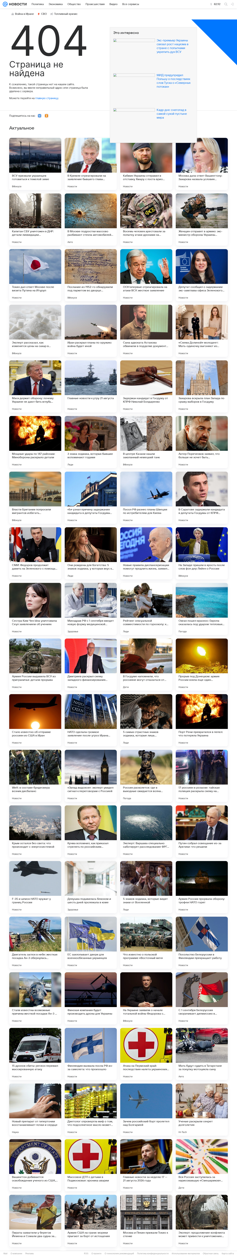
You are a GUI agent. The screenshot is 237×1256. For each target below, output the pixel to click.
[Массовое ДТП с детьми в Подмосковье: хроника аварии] (91, 1165)
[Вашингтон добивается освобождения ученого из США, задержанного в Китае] (35, 1165)
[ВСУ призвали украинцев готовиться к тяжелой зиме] (35, 164)
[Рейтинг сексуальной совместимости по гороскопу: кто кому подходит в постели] (146, 609)
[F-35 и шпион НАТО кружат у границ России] (35, 887)
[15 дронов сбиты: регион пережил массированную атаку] (35, 1054)
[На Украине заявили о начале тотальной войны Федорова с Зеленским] (146, 998)
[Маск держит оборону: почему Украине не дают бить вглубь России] (35, 386)
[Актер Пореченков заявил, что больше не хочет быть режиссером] (202, 442)
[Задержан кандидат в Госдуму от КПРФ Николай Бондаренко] (146, 386)
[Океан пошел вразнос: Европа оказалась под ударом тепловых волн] (202, 609)
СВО (44, 14)
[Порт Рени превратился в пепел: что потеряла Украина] (202, 720)
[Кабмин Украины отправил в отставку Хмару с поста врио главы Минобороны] (146, 164)
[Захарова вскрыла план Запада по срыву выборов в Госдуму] (202, 386)
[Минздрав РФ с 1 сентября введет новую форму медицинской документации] (91, 609)
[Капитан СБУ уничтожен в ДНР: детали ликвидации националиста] (35, 219)
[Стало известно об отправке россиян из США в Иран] (35, 720)
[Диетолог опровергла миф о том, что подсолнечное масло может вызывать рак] (91, 1110)
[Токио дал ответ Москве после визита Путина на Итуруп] (35, 275)
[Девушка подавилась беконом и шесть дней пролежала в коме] (91, 887)
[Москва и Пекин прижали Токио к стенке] (146, 1221)
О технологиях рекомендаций (119, 1253)
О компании (16, 1253)
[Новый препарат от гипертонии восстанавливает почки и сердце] (35, 1110)
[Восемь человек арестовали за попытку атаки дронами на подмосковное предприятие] (146, 219)
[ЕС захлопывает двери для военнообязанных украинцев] (91, 943)
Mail (5, 1253)
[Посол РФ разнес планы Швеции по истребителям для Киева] (146, 498)
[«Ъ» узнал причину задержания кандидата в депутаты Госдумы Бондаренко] (91, 498)
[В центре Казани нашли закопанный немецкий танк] (146, 442)
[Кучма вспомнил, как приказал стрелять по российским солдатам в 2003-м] (91, 831)
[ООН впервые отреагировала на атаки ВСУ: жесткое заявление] (146, 275)
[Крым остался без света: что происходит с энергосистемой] (35, 831)
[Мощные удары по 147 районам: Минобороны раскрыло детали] (35, 442)
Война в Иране (24, 14)
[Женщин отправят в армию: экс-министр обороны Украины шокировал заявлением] (202, 219)
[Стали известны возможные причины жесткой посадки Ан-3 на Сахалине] (35, 998)
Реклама (29, 1253)
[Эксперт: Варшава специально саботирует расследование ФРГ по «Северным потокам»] (146, 831)
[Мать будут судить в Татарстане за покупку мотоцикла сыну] (202, 1054)
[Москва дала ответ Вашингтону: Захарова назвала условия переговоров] (202, 164)
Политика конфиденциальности (153, 1253)
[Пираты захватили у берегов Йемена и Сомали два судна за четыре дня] (35, 1221)
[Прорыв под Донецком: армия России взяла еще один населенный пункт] (202, 665)
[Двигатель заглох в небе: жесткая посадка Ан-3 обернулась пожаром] (35, 943)
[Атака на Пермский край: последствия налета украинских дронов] (146, 1054)
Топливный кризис (66, 14)
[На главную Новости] (17, 4)
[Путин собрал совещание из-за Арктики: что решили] (202, 831)
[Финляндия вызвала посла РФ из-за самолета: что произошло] (91, 1054)
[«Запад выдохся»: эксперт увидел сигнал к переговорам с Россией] (91, 776)
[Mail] (5, 4)
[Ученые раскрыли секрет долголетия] (202, 1110)
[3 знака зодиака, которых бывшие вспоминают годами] (91, 442)
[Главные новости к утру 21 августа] (91, 386)
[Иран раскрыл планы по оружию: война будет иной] (91, 331)
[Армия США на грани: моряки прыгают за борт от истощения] (91, 1221)
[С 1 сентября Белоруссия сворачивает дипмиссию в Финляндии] (202, 998)
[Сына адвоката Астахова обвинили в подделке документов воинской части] (146, 331)
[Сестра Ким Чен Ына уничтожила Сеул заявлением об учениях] (35, 609)
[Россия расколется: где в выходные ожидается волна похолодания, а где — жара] (146, 776)
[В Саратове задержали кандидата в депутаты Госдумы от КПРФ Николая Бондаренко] (202, 498)
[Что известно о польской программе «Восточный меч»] (146, 943)
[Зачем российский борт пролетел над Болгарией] (146, 1110)
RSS (86, 1253)
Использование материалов (186, 1253)
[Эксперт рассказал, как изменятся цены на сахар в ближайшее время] (35, 331)
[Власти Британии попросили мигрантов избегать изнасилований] (35, 498)
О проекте (96, 1253)
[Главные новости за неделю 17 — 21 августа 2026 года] (146, 1165)
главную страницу (46, 98)
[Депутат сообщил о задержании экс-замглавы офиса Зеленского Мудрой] (202, 275)
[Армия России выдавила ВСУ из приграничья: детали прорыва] (35, 665)
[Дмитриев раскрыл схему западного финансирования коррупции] (91, 665)
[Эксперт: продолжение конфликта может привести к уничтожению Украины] (202, 1221)
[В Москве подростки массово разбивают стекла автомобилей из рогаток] (91, 219)
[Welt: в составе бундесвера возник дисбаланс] (35, 776)
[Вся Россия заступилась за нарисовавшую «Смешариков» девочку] (202, 1165)
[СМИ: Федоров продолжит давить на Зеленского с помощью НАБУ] (35, 553)
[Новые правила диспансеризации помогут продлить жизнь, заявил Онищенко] (146, 553)
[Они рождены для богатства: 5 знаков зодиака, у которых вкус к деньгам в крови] (91, 553)
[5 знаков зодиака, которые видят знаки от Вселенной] (146, 887)
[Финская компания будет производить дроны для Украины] (91, 998)
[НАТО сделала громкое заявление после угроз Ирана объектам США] (91, 720)
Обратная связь (211, 1253)
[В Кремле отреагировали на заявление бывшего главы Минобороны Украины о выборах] (91, 164)
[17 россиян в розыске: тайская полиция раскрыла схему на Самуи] (202, 776)
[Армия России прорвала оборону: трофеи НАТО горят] (202, 887)
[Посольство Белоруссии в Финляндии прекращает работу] (202, 943)
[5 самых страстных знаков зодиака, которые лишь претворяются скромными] (146, 720)
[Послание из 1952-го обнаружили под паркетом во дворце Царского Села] (91, 275)
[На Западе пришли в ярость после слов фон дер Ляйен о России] (202, 553)
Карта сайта (228, 1253)
